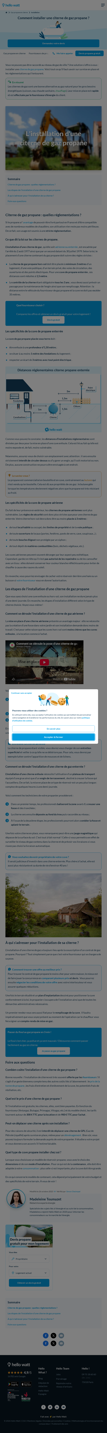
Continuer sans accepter (21, 693)
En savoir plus (53, 728)
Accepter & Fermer (53, 737)
